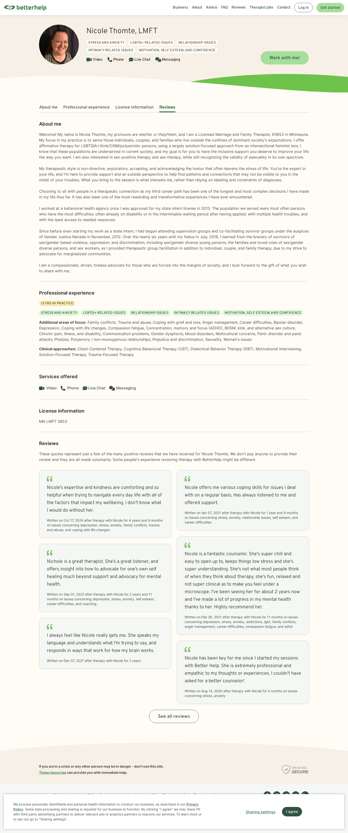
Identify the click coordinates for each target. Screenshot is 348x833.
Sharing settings (261, 812)
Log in (303, 7)
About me (48, 107)
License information (134, 107)
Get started (330, 7)
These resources (52, 772)
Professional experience (86, 107)
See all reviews (174, 717)
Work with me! (284, 58)
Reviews (167, 107)
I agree (292, 812)
